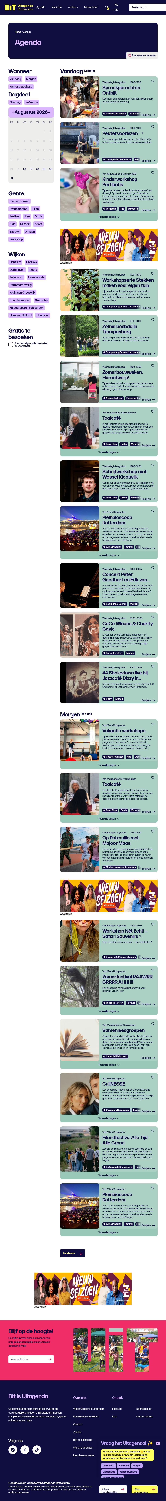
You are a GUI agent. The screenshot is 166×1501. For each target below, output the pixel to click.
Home (18, 32)
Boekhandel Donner (116, 604)
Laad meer (69, 1253)
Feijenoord (16, 277)
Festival (14, 216)
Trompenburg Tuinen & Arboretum (123, 306)
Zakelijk (77, 1432)
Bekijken (146, 115)
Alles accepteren (141, 1490)
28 (37, 169)
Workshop (16, 239)
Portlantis (111, 208)
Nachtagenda (143, 1408)
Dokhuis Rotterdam (116, 113)
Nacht (38, 224)
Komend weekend (21, 86)
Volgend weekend (128, 1471)
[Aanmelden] (50, 1359)
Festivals (117, 1408)
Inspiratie (57, 7)
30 (50, 169)
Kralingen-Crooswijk (22, 292)
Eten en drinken (19, 201)
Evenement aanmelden (144, 55)
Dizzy (109, 699)
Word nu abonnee (83, 1447)
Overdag (15, 102)
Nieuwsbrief (91, 7)
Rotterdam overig (21, 285)
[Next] (48, 112)
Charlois (31, 262)
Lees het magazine (83, 1455)
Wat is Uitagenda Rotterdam (88, 1408)
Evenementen (18, 209)
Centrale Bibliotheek (116, 1056)
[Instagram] (12, 1449)
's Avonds (32, 102)
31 (12, 178)
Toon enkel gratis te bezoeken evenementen (31, 344)
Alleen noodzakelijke (109, 1490)
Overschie (41, 300)
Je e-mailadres (19, 1359)
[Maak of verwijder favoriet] (152, 81)
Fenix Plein (111, 444)
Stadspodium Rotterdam (118, 159)
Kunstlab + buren (114, 1003)
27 (31, 169)
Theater (15, 231)
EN (116, 9)
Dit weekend (109, 1471)
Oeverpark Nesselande (117, 1110)
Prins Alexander (20, 300)
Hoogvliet (43, 315)
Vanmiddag (108, 1465)
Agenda (40, 7)
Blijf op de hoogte (82, 1440)
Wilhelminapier (113, 547)
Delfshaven (17, 270)
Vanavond (124, 1465)
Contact (77, 1424)
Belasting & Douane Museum (121, 957)
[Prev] (13, 112)
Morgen (31, 79)
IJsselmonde (36, 277)
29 (44, 169)
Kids (12, 224)
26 (24, 169)
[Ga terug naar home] (19, 7)
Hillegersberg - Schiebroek (26, 308)
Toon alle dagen (107, 217)
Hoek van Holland (21, 315)
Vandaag (15, 79)
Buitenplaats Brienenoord (119, 1167)
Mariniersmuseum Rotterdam (121, 867)
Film (27, 216)
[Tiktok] (36, 1449)
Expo (35, 209)
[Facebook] (24, 1449)
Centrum (15, 262)
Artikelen (73, 7)
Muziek (25, 224)
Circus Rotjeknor (114, 756)
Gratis (38, 216)
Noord (33, 270)
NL (116, 4)
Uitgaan (30, 231)
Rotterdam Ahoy (114, 653)
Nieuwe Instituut (114, 398)
